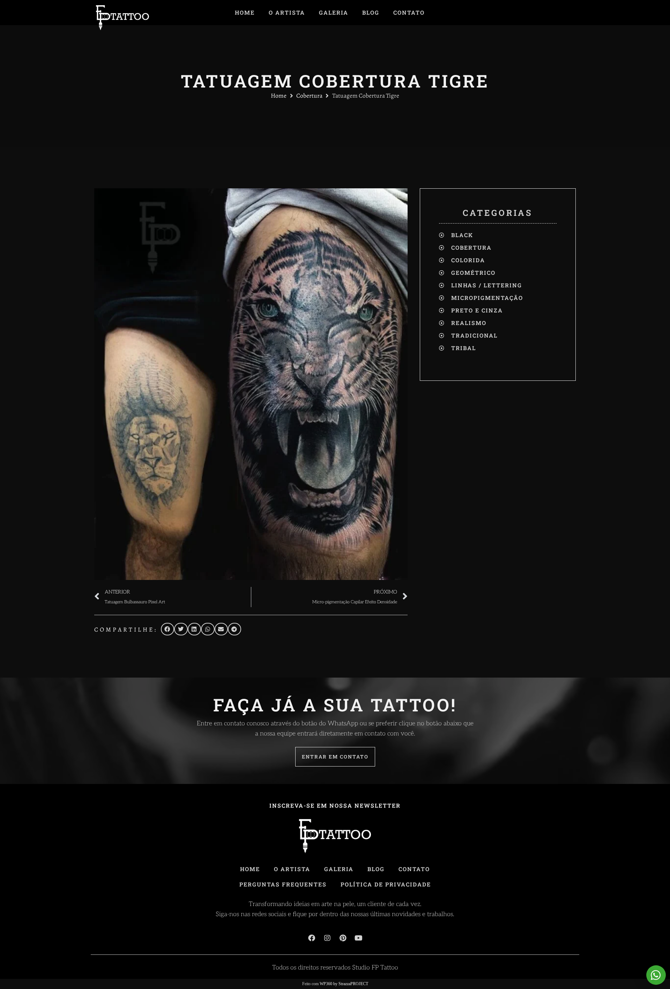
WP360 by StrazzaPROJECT (344, 983)
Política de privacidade (386, 884)
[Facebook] (312, 938)
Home (245, 12)
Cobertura (309, 95)
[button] (167, 629)
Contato (409, 12)
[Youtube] (359, 938)
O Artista (287, 12)
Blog (370, 12)
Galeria (333, 12)
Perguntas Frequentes (283, 884)
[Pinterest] (343, 938)
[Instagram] (327, 938)
